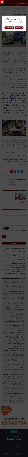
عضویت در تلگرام (8, 27)
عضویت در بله (18, 27)
